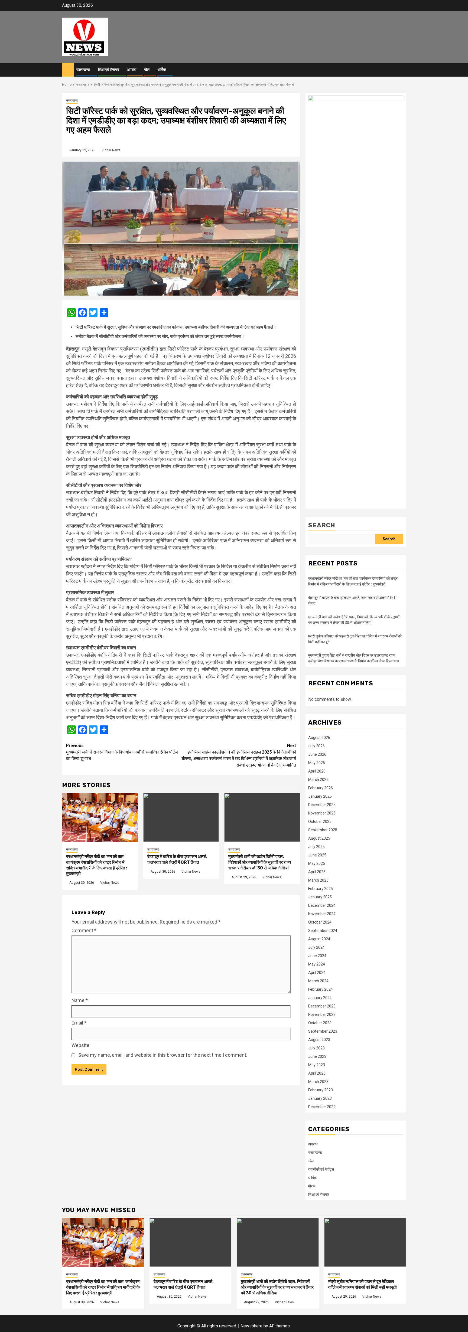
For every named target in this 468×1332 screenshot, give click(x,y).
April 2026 (317, 771)
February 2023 (320, 1090)
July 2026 (316, 746)
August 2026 (319, 737)
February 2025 (320, 888)
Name (80, 1000)
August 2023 (319, 1040)
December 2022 (322, 1107)
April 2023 (317, 1073)
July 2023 (316, 1048)
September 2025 (322, 830)
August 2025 (319, 838)
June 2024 (317, 956)
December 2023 (322, 1006)
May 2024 (316, 964)
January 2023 (320, 1098)
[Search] (402, 70)
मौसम (311, 1186)
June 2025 (317, 855)
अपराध (131, 69)
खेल (147, 69)
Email (79, 1023)
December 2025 (322, 805)
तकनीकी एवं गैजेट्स (321, 1169)
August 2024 (319, 939)
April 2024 (317, 972)
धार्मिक (161, 69)
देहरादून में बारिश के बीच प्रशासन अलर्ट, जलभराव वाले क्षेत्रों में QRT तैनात (177, 859)
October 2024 (320, 922)
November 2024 (322, 914)
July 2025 (316, 847)
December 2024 (322, 905)
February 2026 (320, 788)
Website (80, 1045)
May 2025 (316, 863)
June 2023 (317, 1056)
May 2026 (316, 763)
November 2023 (322, 1014)
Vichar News (111, 150)
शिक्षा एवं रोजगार (108, 69)
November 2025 (322, 813)
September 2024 (322, 930)
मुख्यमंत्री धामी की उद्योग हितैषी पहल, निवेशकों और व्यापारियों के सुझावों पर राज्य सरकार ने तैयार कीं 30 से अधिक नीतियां (259, 862)
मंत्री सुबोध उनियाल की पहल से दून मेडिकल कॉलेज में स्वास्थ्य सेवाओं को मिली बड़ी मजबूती (362, 1284)
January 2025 (320, 897)
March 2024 (318, 981)
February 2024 (320, 989)
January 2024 (320, 998)
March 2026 (318, 779)
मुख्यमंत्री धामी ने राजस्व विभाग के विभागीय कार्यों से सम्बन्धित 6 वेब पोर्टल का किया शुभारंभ (122, 752)
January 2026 (320, 796)
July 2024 (316, 947)
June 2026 (317, 754)
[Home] (67, 69)
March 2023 (318, 1081)
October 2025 (320, 821)
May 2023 (316, 1065)
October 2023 (320, 1023)
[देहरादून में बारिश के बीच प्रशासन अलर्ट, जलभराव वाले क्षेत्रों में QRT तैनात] (181, 817)
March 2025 (318, 880)
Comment (84, 930)
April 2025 (317, 872)
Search (321, 525)
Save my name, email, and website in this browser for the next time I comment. (162, 1055)
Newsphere (251, 1325)
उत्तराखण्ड (83, 69)
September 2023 (322, 1031)
